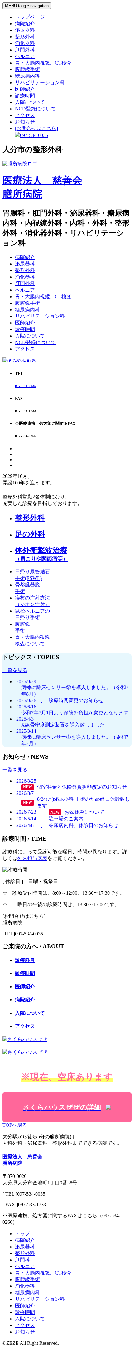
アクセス (25, 115)
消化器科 (25, 43)
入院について (30, 102)
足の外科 (30, 534)
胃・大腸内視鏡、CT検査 (43, 63)
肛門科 (22, 1259)
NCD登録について (35, 108)
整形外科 (25, 36)
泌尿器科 (25, 30)
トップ (22, 1233)
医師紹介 (25, 89)
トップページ (30, 17)
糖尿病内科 (27, 76)
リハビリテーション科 (40, 82)
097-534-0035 (21, 360)
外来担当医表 (32, 858)
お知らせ (25, 121)
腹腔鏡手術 (27, 69)
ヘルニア (25, 56)
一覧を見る (14, 670)
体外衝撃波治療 (41, 554)
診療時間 (25, 95)
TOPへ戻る (14, 1125)
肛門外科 (25, 49)
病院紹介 (25, 23)
